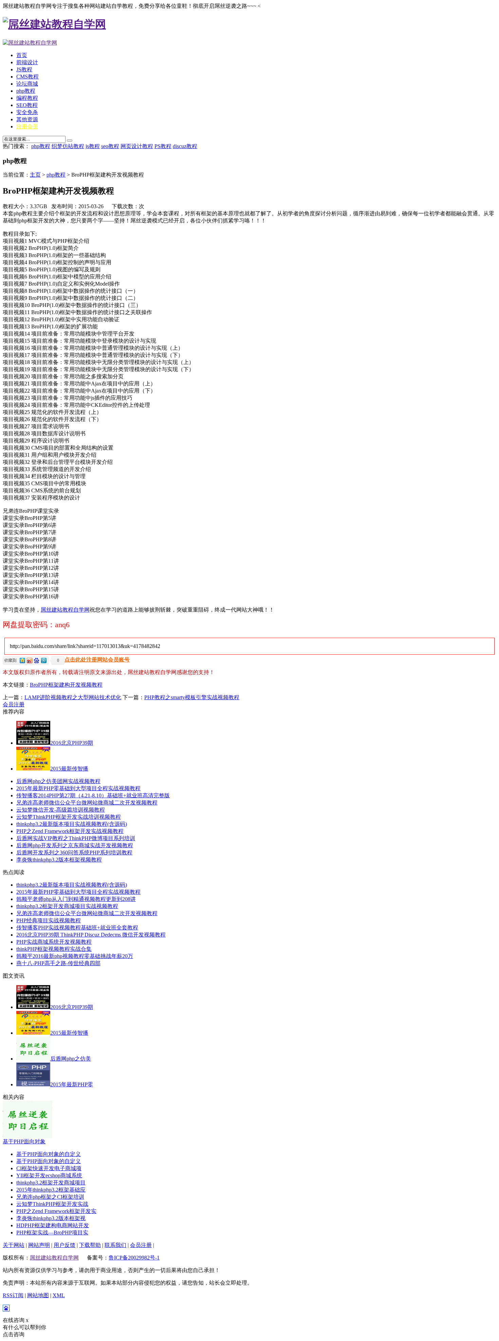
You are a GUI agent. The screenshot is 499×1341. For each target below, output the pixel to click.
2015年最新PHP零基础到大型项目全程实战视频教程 (78, 788)
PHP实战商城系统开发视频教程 (54, 942)
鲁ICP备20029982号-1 (134, 1258)
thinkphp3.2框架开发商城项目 (51, 1182)
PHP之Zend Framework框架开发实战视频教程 (70, 831)
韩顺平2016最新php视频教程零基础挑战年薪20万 (74, 956)
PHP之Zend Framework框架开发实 (56, 1211)
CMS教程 (27, 76)
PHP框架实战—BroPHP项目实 (52, 1232)
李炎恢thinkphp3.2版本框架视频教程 (59, 860)
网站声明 (39, 1245)
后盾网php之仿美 (70, 1059)
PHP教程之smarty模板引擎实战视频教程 (191, 697)
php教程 (25, 91)
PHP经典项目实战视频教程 (48, 920)
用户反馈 (64, 1245)
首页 (21, 55)
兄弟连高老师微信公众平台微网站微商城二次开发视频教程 (87, 802)
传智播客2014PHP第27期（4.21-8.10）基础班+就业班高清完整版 (93, 795)
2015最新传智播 (69, 769)
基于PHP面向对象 (24, 1141)
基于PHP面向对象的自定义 (48, 1154)
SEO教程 (27, 105)
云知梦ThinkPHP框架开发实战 (52, 1204)
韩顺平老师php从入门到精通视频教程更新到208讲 (76, 899)
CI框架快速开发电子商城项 (48, 1168)
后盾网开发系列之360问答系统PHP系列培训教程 (74, 852)
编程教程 (27, 98)
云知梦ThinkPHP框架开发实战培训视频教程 (68, 817)
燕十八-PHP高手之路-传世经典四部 (58, 963)
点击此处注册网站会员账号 (97, 660)
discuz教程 (185, 146)
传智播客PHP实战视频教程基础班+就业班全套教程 (77, 927)
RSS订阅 (13, 1295)
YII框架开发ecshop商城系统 (49, 1175)
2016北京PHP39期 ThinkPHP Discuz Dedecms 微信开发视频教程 (91, 935)
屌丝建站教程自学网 (65, 610)
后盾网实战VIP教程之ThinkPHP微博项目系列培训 (75, 838)
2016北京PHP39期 (71, 743)
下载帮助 (90, 1245)
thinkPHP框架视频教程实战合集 (54, 949)
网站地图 (38, 1295)
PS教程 (162, 146)
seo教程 (110, 146)
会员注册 (13, 704)
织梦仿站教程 (68, 146)
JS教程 (24, 69)
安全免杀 (27, 112)
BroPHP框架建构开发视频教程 (66, 685)
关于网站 (13, 1245)
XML (59, 1295)
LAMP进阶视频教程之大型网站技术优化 (72, 697)
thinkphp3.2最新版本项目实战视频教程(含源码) (71, 824)
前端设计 (27, 62)
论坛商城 (27, 84)
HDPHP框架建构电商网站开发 (52, 1225)
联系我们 (115, 1245)
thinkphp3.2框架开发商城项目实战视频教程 (67, 906)
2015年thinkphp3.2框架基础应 (51, 1190)
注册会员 (27, 126)
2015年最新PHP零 (71, 1084)
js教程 (93, 146)
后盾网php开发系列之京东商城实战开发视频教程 (74, 845)
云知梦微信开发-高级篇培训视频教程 (60, 810)
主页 (35, 175)
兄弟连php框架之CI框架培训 (50, 1197)
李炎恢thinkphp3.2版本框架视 (51, 1218)
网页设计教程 (137, 146)
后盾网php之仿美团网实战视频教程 (58, 781)
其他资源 (27, 119)
